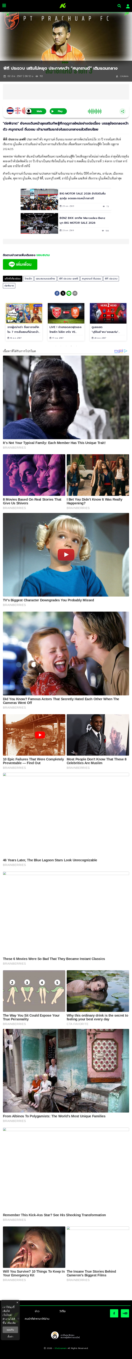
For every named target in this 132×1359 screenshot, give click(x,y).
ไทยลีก (28, 278)
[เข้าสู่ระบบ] (127, 6)
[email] (75, 294)
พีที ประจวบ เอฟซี (68, 278)
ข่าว (37, 1311)
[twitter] (62, 293)
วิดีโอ (62, 1311)
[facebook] (57, 294)
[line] (69, 294)
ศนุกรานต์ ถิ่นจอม (91, 278)
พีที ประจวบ (111, 278)
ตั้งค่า (10, 1336)
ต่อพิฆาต (9, 286)
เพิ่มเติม (11, 1322)
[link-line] (20, 269)
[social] (114, 1313)
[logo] (61, 6)
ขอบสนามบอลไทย (45, 278)
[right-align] (119, 6)
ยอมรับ (10, 1329)
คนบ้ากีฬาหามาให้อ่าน (37, 1319)
